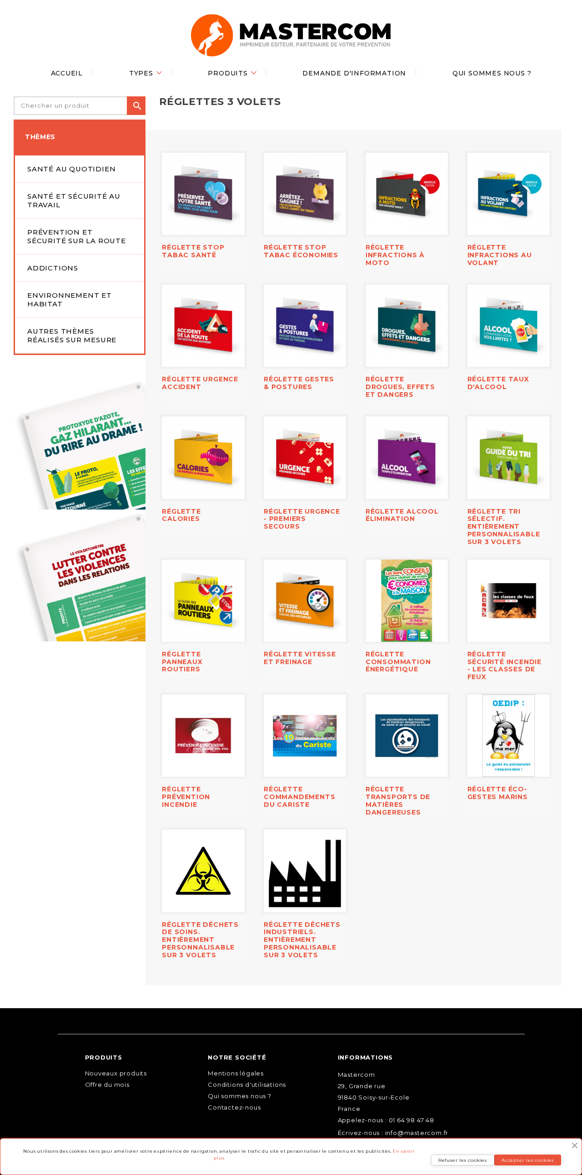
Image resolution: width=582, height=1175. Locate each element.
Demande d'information (354, 73)
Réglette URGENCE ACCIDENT (200, 383)
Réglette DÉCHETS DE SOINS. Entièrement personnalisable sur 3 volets (200, 939)
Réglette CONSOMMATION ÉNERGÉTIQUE (398, 662)
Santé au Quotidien (71, 169)
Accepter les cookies (528, 1160)
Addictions (52, 268)
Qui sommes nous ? (492, 73)
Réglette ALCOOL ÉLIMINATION (402, 515)
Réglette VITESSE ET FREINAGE (300, 658)
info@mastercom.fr (417, 1132)
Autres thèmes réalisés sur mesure (71, 335)
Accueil (67, 73)
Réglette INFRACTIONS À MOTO (395, 255)
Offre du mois (107, 1084)
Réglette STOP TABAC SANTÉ (193, 251)
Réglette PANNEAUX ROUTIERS (182, 662)
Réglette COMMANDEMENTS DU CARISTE (299, 797)
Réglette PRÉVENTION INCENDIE (186, 797)
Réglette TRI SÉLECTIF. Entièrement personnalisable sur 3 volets (503, 526)
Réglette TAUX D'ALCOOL (498, 383)
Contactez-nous (234, 1107)
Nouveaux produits (116, 1073)
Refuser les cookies (462, 1160)
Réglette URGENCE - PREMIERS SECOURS (302, 519)
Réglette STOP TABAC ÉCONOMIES (301, 251)
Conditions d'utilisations (247, 1084)
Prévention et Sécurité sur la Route (76, 236)
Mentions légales (236, 1073)
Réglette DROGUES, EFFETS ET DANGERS (400, 387)
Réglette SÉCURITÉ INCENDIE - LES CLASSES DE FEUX (504, 665)
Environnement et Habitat (69, 299)
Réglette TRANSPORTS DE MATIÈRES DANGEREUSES (398, 800)
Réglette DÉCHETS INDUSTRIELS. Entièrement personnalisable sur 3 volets (302, 939)
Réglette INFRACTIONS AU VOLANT (499, 255)
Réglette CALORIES (181, 515)
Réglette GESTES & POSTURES (299, 383)
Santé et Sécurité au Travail (73, 200)
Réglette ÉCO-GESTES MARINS (497, 793)
